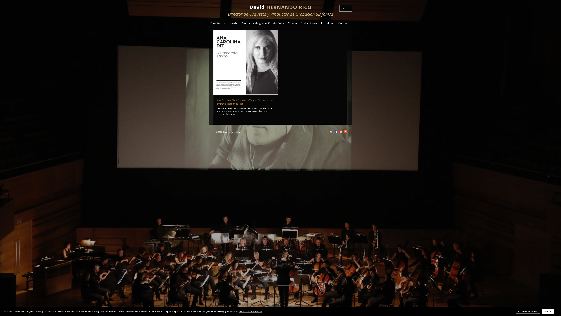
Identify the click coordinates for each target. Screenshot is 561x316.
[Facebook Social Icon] (336, 131)
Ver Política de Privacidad (250, 311)
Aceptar (548, 311)
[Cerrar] (557, 311)
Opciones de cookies (528, 311)
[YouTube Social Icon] (340, 131)
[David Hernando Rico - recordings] (345, 131)
